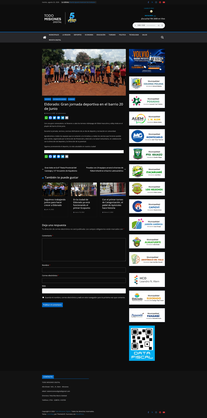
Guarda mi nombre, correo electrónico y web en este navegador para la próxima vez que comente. (85, 297)
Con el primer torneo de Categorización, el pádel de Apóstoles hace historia (112, 203)
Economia (89, 35)
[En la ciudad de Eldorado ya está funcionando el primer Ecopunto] (84, 184)
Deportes (78, 35)
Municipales (54, 35)
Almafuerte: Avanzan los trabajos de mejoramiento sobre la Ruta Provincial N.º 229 (82, 3)
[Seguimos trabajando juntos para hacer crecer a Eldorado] (55, 184)
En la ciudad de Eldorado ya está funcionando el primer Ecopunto (81, 203)
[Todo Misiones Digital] (44, 37)
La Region (66, 35)
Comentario (47, 235)
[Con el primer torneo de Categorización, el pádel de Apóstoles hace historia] (113, 184)
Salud (144, 35)
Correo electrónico (50, 275)
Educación (101, 35)
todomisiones (62, 113)
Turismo (112, 35)
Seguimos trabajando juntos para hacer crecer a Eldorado (55, 202)
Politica (122, 35)
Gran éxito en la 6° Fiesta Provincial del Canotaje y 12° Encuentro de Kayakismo (61, 169)
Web (44, 286)
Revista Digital (55, 40)
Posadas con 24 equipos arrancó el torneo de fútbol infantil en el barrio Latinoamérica (104, 169)
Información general (59, 99)
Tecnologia (134, 35)
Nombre (46, 265)
